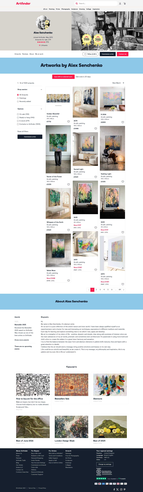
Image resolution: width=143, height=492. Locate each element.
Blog (17, 463)
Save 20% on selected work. (63, 77)
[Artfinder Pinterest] (124, 489)
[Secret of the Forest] (58, 155)
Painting (51, 9)
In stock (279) (24, 121)
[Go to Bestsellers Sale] (71, 388)
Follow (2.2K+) (92, 54)
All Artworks (23, 95)
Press (18, 456)
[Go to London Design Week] (71, 430)
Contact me (122, 54)
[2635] (85, 205)
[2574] (85, 108)
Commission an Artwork (38, 465)
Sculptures (68, 460)
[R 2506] (112, 105)
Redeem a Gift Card (37, 456)
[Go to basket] (124, 3)
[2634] (112, 209)
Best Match (117, 83)
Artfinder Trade (21, 460)
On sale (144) (24, 114)
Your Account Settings (38, 463)
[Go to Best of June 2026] (33, 430)
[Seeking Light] (112, 154)
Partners (18, 458)
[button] (30, 89)
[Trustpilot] (111, 478)
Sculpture (74, 9)
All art (45, 9)
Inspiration (96, 9)
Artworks (18, 54)
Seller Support (53, 458)
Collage (88, 9)
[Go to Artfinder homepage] (23, 3)
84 (120, 290)
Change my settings (104, 464)
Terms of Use (32, 488)
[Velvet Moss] (58, 258)
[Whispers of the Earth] (58, 210)
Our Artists (19, 465)
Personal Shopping (37, 458)
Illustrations (69, 467)
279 (49, 40)
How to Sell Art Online (56, 463)
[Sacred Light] (85, 155)
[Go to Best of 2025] (110, 430)
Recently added (25, 101)
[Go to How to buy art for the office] (33, 392)
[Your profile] (120, 3)
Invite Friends (35, 460)
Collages (68, 465)
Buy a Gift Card (36, 453)
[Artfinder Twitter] (117, 489)
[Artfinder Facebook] (114, 489)
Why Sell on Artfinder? (56, 453)
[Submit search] (76, 3)
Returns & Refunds (37, 472)
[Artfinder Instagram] (121, 489)
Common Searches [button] (22, 472)
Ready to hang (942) (26, 117)
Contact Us (19, 470)
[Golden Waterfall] (58, 105)
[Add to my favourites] (68, 121)
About (31, 54)
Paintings (22, 98)
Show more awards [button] (22, 340)
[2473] (112, 261)
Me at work (39, 54)
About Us (19, 453)
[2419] (85, 251)
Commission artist (108, 54)
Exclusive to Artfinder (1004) (29, 124)
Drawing (82, 9)
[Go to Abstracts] (110, 388)
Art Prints (68, 458)
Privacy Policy (42, 488)
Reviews (25, 54)
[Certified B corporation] (104, 472)
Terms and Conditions (55, 456)
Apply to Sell (53, 460)
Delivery (33, 470)
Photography (65, 9)
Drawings (68, 463)
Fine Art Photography (72, 456)
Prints (58, 9)
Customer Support (37, 474)
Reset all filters (23, 131)
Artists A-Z (19, 467)
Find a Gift (34, 467)
